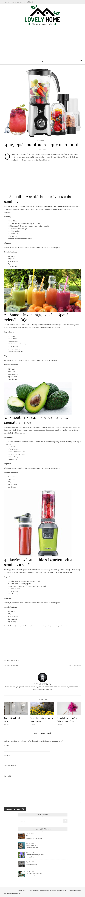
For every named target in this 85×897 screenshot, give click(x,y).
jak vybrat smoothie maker (64, 626)
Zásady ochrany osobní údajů (22, 2)
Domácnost (42, 141)
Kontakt (7, 2)
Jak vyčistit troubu (31, 864)
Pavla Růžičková (12, 665)
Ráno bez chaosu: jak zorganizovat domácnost (34, 837)
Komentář (8, 776)
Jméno (7, 745)
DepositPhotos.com (75, 891)
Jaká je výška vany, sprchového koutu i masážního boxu (32, 846)
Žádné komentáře (75, 665)
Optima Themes (16, 893)
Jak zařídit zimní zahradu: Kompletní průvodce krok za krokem (35, 875)
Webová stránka (10, 766)
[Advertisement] (42, 42)
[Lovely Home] (42, 15)
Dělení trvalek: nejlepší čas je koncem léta (35, 856)
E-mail (7, 755)
